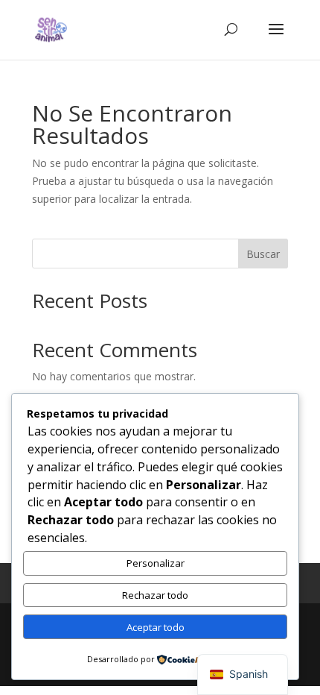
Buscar (263, 254)
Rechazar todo (155, 595)
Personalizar (156, 563)
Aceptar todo (156, 627)
